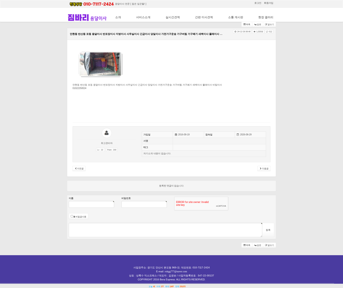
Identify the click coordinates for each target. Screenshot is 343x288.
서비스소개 (143, 17)
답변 (259, 24)
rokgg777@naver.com (176, 271)
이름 (71, 198)
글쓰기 (271, 24)
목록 (248, 24)
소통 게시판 (235, 17)
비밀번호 (126, 198)
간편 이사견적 (204, 17)
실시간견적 (173, 17)
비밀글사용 (80, 216)
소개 (118, 17)
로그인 (258, 3)
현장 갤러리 (265, 17)
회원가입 (268, 3)
